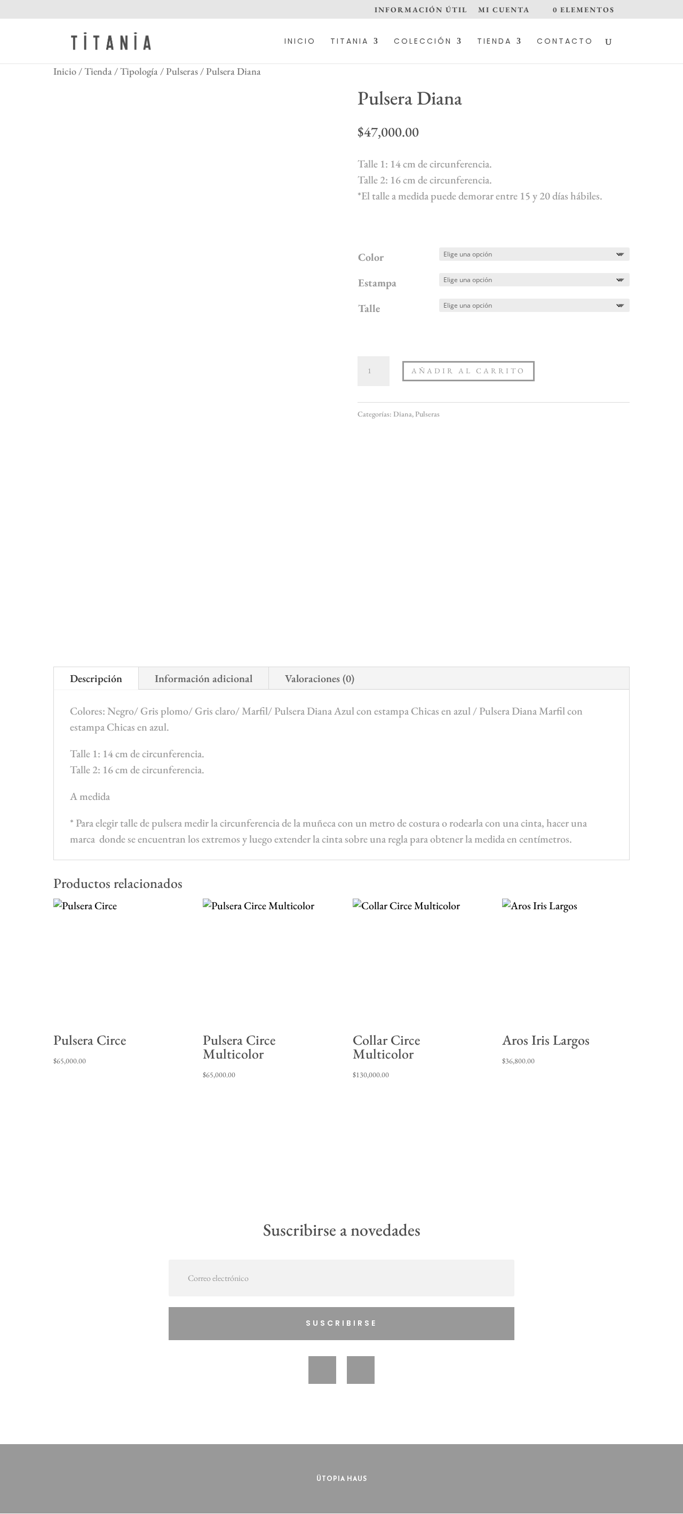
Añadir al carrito (468, 370)
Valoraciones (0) (319, 678)
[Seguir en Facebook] (322, 1370)
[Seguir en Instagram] (361, 1370)
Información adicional (203, 678)
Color (371, 257)
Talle (369, 308)
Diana (402, 414)
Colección (423, 41)
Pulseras (182, 71)
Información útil (421, 10)
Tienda (494, 41)
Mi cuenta (504, 10)
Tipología (139, 71)
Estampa (377, 283)
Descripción (96, 678)
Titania (349, 41)
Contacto (565, 41)
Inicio (300, 41)
